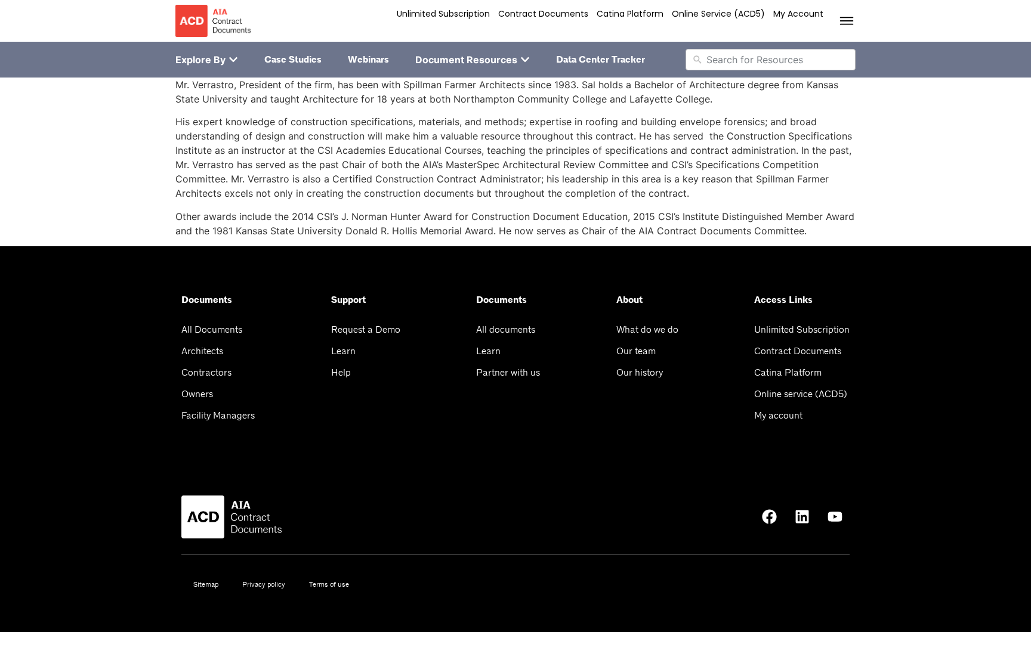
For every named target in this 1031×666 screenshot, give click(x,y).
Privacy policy (263, 584)
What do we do (647, 329)
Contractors (206, 372)
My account (798, 14)
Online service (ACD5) (718, 14)
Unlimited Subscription (443, 14)
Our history (639, 372)
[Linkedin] (802, 517)
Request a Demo (365, 329)
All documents (505, 329)
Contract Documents (543, 14)
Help (341, 372)
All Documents (211, 329)
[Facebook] (769, 517)
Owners (197, 393)
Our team (636, 351)
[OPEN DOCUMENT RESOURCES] (525, 59)
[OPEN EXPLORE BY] (233, 59)
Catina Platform (630, 14)
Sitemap (205, 584)
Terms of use (329, 584)
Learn (343, 351)
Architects (202, 351)
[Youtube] (835, 517)
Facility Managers (218, 415)
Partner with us (508, 372)
